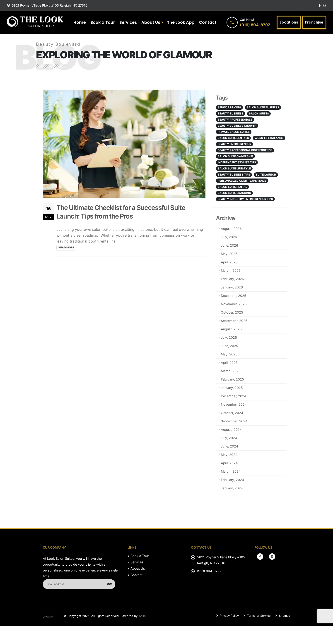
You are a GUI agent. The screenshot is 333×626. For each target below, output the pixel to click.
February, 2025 (232, 379)
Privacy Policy (229, 615)
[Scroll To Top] (325, 621)
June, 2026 (229, 245)
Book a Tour (102, 22)
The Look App (180, 22)
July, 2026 (229, 237)
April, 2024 (229, 463)
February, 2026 (232, 279)
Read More (66, 247)
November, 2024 (234, 404)
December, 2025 (233, 296)
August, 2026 (231, 229)
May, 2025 (229, 354)
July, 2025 (229, 337)
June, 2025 (229, 346)
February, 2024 (232, 480)
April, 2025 (229, 362)
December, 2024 (233, 396)
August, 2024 (231, 429)
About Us (150, 22)
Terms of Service (258, 615)
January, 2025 (232, 388)
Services (128, 22)
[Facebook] (260, 556)
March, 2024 (231, 471)
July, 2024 (229, 438)
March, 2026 (231, 270)
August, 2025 (231, 329)
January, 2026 (232, 287)
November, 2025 (234, 304)
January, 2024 (232, 488)
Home (79, 22)
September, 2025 (234, 321)
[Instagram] (272, 556)
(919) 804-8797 (209, 571)
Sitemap (284, 615)
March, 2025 (231, 371)
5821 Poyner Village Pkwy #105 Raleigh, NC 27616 (49, 5)
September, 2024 (234, 421)
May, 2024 (229, 455)
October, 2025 (232, 312)
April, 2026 (229, 262)
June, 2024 (229, 446)
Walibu (142, 616)
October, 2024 (232, 413)
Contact (208, 22)
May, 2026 (229, 254)
